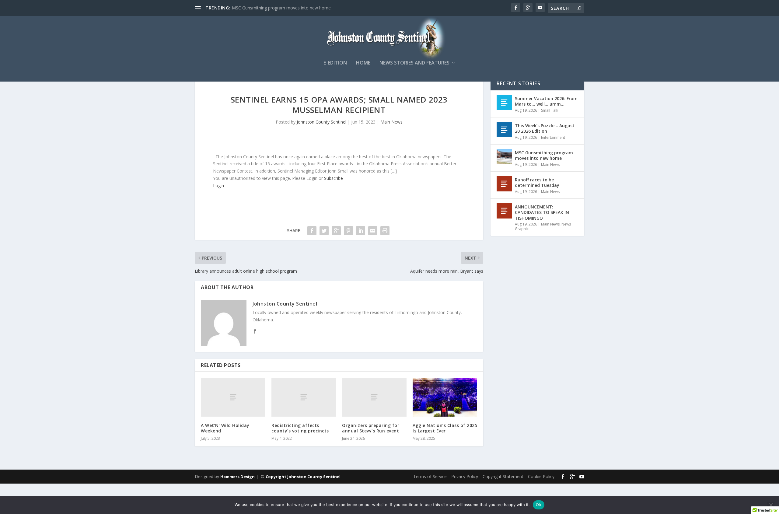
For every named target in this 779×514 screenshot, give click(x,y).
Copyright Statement (503, 476)
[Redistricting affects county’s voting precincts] (303, 397)
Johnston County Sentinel (321, 122)
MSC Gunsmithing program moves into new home (281, 8)
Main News (391, 122)
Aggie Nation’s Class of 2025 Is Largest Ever (445, 428)
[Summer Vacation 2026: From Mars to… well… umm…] (504, 102)
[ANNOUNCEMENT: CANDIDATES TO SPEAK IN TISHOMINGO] (504, 211)
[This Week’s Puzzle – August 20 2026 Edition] (504, 129)
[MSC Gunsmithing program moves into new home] (504, 156)
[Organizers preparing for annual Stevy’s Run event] (374, 397)
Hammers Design (237, 476)
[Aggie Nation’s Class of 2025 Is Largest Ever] (445, 397)
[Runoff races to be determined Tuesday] (504, 183)
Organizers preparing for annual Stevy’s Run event (370, 428)
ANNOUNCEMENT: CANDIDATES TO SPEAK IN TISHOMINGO (542, 212)
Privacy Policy (464, 476)
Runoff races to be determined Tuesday (537, 182)
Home (363, 63)
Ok (538, 504)
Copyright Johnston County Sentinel (303, 476)
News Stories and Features (414, 63)
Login (218, 185)
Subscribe (333, 178)
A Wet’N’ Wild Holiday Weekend (225, 428)
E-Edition (335, 63)
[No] (770, 505)
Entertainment (553, 137)
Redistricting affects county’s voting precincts (300, 428)
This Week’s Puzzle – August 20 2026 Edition (545, 128)
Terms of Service (430, 476)
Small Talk (549, 110)
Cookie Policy (541, 476)
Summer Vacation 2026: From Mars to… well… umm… (546, 101)
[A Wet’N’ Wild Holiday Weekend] (233, 397)
